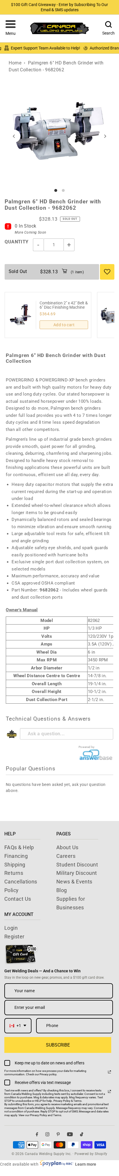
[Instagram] (47, 1134)
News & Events (74, 882)
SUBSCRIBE (58, 1045)
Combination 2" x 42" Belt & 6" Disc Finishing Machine (64, 305)
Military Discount (76, 873)
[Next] (104, 136)
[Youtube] (70, 1134)
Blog (61, 890)
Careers (65, 856)
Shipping (14, 865)
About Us (67, 847)
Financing (16, 856)
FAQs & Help (19, 847)
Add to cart (64, 324)
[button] (10, 28)
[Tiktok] (81, 1134)
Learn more (85, 1164)
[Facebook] (37, 1134)
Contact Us (17, 899)
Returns (13, 873)
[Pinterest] (58, 1134)
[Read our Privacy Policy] (109, 1071)
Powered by (87, 747)
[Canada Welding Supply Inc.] (59, 28)
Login (11, 928)
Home (15, 63)
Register (14, 936)
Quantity (16, 242)
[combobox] (17, 1025)
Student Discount (77, 865)
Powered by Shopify (91, 1154)
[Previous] (14, 136)
